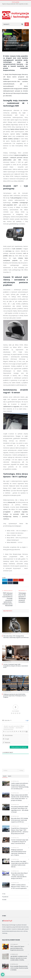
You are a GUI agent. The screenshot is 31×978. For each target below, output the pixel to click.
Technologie (8, 33)
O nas (3, 893)
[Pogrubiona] (4, 731)
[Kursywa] (6, 731)
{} (22, 731)
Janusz (7, 49)
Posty (4, 776)
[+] (24, 731)
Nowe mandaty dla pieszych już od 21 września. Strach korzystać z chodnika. (19, 968)
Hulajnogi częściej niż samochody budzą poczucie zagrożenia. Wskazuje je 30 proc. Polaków (14, 695)
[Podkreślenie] (8, 731)
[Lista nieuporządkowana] (14, 731)
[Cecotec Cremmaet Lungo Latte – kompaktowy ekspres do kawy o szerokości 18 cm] (15, 654)
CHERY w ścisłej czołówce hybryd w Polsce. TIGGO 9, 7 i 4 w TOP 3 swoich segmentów (19, 886)
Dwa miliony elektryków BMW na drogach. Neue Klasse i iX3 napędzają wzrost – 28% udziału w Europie (19, 809)
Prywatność (5, 896)
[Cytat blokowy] (16, 731)
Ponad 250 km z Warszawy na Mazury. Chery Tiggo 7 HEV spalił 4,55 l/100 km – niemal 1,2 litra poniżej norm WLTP (19, 830)
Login (27, 720)
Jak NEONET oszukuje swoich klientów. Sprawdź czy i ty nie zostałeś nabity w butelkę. (18, 958)
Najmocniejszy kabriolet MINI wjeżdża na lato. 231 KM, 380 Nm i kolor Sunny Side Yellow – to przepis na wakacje (16, 4)
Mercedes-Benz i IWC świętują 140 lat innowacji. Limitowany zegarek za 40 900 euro (16, 636)
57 (28, 944)
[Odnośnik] (20, 731)
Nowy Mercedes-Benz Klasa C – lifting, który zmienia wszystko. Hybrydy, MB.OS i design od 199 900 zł (19, 875)
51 (28, 954)
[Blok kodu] (18, 731)
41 (28, 964)
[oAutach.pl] (15, 15)
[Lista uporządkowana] (12, 731)
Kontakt (4, 899)
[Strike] (10, 731)
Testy (9, 776)
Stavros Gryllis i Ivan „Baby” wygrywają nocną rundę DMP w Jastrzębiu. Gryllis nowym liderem (19, 864)
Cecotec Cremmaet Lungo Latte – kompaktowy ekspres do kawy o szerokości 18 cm (15, 666)
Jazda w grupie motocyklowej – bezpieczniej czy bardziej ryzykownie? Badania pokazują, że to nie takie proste (20, 786)
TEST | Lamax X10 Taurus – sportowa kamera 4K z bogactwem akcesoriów (17, 948)
